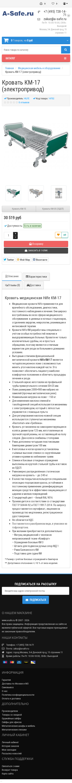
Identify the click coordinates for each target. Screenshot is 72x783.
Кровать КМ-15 (19, 208)
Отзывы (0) (14, 285)
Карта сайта (7, 773)
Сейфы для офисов (12, 722)
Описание (13, 276)
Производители (10, 711)
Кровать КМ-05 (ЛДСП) (53, 208)
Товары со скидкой (12, 714)
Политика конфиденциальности (18, 694)
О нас (4, 691)
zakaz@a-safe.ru (54, 19)
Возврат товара (10, 769)
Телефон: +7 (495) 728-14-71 (20, 644)
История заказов (10, 746)
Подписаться (38, 600)
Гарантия (6, 679)
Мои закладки (9, 749)
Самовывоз (8, 687)
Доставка (35, 285)
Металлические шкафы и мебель (18, 725)
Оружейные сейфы (11, 718)
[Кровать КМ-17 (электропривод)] (36, 144)
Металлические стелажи (14, 729)
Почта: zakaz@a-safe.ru (17, 648)
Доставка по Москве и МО (15, 683)
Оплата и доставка (11, 698)
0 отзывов (24, 102)
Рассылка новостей (12, 753)
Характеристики (38, 276)
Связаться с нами (10, 766)
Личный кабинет (10, 742)
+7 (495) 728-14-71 (54, 13)
